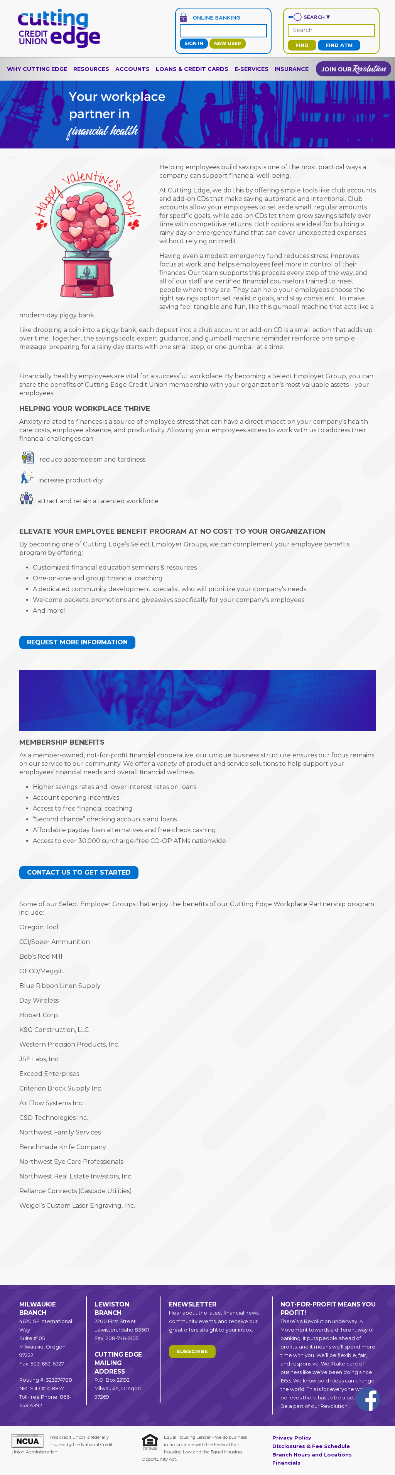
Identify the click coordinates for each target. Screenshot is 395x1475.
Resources (91, 69)
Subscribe (192, 1351)
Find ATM (339, 45)
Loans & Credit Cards (192, 69)
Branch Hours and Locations (312, 1455)
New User (227, 43)
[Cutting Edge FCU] (59, 47)
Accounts (132, 69)
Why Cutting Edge (37, 69)
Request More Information (77, 642)
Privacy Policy (291, 1438)
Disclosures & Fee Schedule (311, 1446)
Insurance (292, 69)
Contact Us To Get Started (79, 872)
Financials (286, 1463)
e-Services (251, 69)
